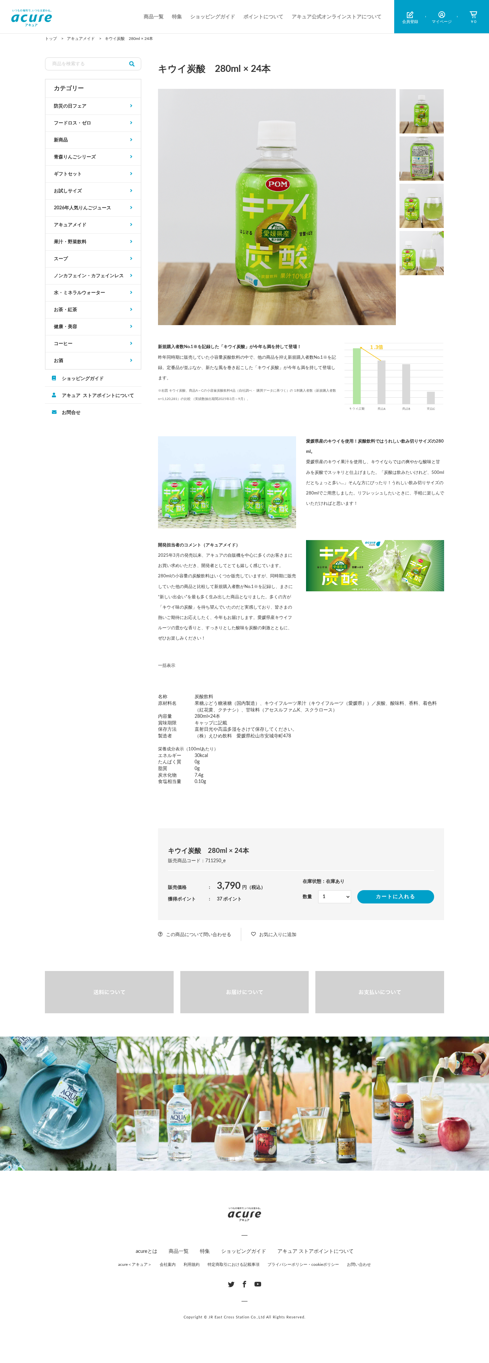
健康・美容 (65, 326)
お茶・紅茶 (65, 309)
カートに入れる (395, 896)
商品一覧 (154, 16)
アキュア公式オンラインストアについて (337, 16)
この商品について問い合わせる (198, 934)
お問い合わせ (359, 1264)
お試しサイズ (68, 191)
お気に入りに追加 (277, 934)
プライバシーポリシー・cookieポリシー (303, 1264)
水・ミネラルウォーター (79, 293)
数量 (307, 896)
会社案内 (168, 1264)
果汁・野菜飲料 (70, 242)
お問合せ (71, 412)
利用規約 (192, 1264)
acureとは (146, 1251)
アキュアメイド (70, 225)
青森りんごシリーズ (75, 157)
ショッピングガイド (212, 16)
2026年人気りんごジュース (82, 208)
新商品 (61, 140)
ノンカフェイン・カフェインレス (89, 276)
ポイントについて (263, 16)
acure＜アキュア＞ (135, 1264)
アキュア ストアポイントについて (98, 395)
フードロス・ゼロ (72, 123)
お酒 (58, 360)
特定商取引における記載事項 (233, 1264)
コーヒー (63, 343)
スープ (61, 259)
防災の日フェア (70, 106)
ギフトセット (68, 174)
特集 (177, 16)
